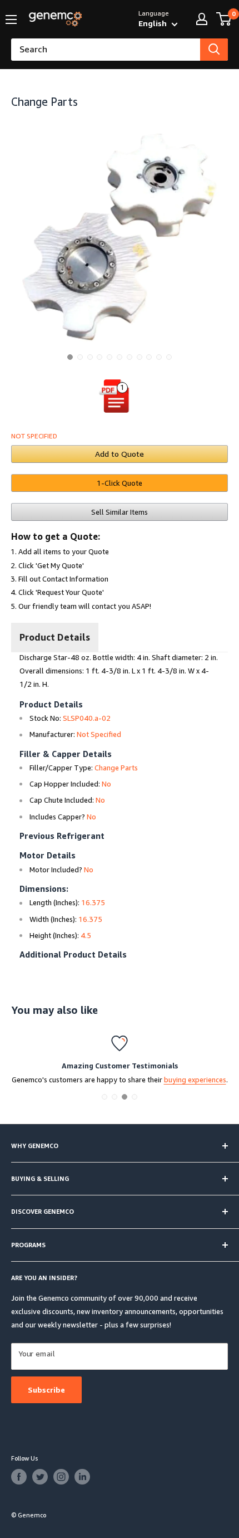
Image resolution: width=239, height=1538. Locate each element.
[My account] (201, 19)
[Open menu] (11, 19)
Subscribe (46, 1389)
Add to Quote (119, 453)
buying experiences (195, 1079)
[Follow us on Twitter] (40, 1477)
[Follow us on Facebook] (19, 1477)
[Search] (214, 49)
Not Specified (34, 436)
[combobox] (105, 49)
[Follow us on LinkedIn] (82, 1477)
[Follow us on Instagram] (61, 1477)
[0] (224, 19)
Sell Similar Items (119, 511)
